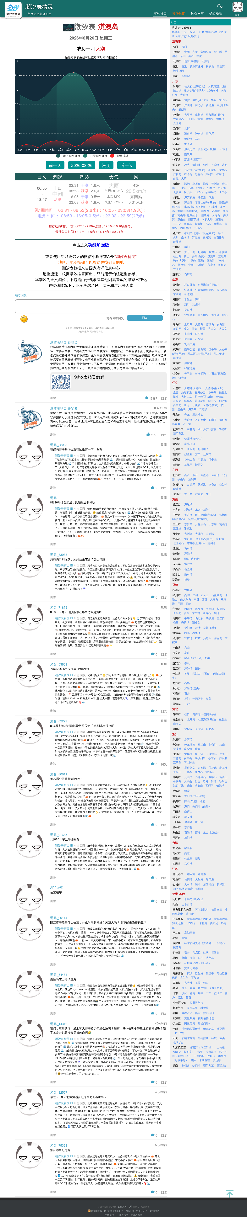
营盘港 (204, 475)
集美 (208, 698)
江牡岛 (177, 174)
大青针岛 (178, 119)
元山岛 (188, 777)
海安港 (202, 197)
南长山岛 (203, 315)
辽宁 (195, 32)
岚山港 (188, 334)
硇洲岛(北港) (192, 233)
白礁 (175, 178)
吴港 (180, 997)
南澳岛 (188, 154)
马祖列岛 (216, 595)
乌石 (197, 139)
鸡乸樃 (216, 211)
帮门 (216, 613)
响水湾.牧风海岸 (183, 888)
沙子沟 (187, 424)
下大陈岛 (189, 762)
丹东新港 (200, 420)
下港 (211, 197)
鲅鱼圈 (188, 454)
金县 (175, 392)
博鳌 (187, 579)
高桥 (195, 52)
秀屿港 (185, 622)
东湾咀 (200, 265)
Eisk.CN (122, 1206)
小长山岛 (189, 459)
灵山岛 (212, 328)
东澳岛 (213, 252)
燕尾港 (202, 874)
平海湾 (188, 618)
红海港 (188, 290)
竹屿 (188, 603)
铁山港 (182, 479)
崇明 (187, 52)
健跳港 (188, 822)
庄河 (186, 405)
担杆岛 (222, 265)
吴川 (175, 237)
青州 (200, 119)
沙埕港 (188, 590)
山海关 (177, 723)
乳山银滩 (219, 353)
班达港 (217, 1060)
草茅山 (223, 754)
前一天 (55, 165)
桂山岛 (177, 256)
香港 (184, 66)
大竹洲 (223, 149)
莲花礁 (213, 767)
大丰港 (188, 884)
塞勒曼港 (189, 932)
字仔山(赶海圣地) (205, 202)
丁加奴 (195, 977)
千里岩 (188, 299)
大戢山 (188, 781)
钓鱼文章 (197, 13)
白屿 (187, 633)
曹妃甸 (188, 729)
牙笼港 (188, 528)
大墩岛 (214, 599)
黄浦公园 (205, 52)
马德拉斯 (203, 1038)
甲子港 (188, 144)
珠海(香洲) (197, 260)
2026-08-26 (81, 165)
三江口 (221, 618)
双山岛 (182, 219)
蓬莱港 (215, 315)
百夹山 (188, 758)
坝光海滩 (212, 90)
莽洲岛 (215, 183)
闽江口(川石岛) (201, 673)
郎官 (208, 658)
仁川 (200, 957)
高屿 (187, 595)
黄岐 (187, 673)
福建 (214, 32)
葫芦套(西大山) (204, 396)
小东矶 (212, 758)
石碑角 (188, 274)
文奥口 (210, 609)
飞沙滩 (177, 192)
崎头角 (188, 749)
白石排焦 (219, 237)
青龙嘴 (202, 349)
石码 (187, 683)
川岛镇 (223, 192)
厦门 (187, 698)
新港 (187, 304)
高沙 (187, 475)
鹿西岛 (199, 772)
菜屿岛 (210, 174)
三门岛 (191, 119)
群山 (192, 957)
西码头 (210, 785)
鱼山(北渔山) (211, 832)
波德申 (210, 973)
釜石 (188, 997)
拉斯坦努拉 (196, 1002)
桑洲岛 (210, 119)
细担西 (223, 252)
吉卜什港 (187, 904)
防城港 (202, 484)
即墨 (203, 328)
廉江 (195, 475)
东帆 (191, 188)
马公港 (188, 863)
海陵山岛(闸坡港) (188, 211)
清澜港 (211, 543)
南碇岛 (218, 638)
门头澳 (223, 758)
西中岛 (177, 405)
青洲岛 (218, 224)
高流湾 (221, 66)
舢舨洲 (182, 109)
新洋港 (221, 884)
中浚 (199, 56)
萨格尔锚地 (188, 1038)
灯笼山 (202, 252)
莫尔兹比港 (202, 909)
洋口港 (210, 879)
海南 (208, 32)
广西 (202, 32)
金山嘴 (218, 52)
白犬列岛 (185, 599)
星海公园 (200, 392)
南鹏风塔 (207, 219)
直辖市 (176, 32)
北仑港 (213, 744)
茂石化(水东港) (207, 149)
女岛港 (221, 324)
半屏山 (177, 772)
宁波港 (177, 749)
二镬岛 (198, 228)
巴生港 (199, 973)
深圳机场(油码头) (194, 90)
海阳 (197, 299)
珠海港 (211, 260)
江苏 (184, 36)
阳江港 (205, 215)
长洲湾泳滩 (196, 66)
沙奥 (186, 613)
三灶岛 (222, 256)
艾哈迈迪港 (191, 968)
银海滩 (207, 237)
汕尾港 (212, 170)
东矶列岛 (200, 758)
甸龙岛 (210, 729)
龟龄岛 (199, 174)
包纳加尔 (178, 1042)
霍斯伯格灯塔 (206, 1018)
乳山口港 (189, 344)
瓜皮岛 (177, 401)
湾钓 (187, 183)
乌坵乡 (199, 618)
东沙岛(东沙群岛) (194, 170)
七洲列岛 (178, 543)
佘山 (183, 56)
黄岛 (186, 328)
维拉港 (190, 914)
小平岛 (212, 392)
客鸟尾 (210, 133)
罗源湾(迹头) (192, 688)
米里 (200, 1052)
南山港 (223, 524)
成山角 (188, 339)
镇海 (197, 749)
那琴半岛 (211, 192)
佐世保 (218, 993)
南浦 (184, 938)
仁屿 (195, 595)
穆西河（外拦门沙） (202, 1047)
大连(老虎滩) (210, 405)
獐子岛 (213, 459)
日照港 (199, 334)
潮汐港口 (160, 13)
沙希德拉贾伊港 (191, 1028)
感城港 (188, 509)
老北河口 (189, 444)
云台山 (204, 595)
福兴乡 (188, 848)
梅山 (222, 744)
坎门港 (188, 837)
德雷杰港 (216, 909)
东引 (196, 599)
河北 (220, 32)
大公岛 (223, 328)
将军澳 (196, 633)
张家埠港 (189, 368)
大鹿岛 (188, 420)
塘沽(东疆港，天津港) (197, 61)
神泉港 (199, 133)
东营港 (177, 294)
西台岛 (207, 613)
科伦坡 (204, 1008)
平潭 (180, 603)
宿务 (187, 952)
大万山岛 (189, 252)
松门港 (199, 754)
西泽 (197, 832)
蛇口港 (177, 90)
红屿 (197, 638)
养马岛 (188, 373)
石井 (187, 693)
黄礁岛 (188, 754)
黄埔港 (210, 105)
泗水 (193, 1060)
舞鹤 (200, 993)
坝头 (187, 165)
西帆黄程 (185, 228)
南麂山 (188, 811)
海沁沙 (199, 105)
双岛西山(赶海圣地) (199, 353)
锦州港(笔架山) (193, 438)
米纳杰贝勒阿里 (193, 899)
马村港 (188, 548)
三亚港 (177, 528)
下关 (208, 993)
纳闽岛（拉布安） (184, 1052)
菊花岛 (191, 429)
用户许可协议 (96, 331)
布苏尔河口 (202, 983)
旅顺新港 (186, 392)
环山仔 (188, 202)
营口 (197, 454)
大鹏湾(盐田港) (217, 86)
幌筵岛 (177, 947)
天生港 (199, 879)
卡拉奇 (203, 923)
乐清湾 (188, 739)
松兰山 (202, 744)
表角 (225, 165)
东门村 (188, 827)
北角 (191, 265)
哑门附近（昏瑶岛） (215, 1065)
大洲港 (177, 123)
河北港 (196, 237)
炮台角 (213, 484)
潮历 (106, 165)
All (130, 1206)
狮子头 (188, 192)
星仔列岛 (189, 767)
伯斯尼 (214, 923)
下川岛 (182, 188)
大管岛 (199, 324)
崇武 (187, 663)
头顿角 (186, 1065)
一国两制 (197, 698)
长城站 (186, 76)
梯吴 (175, 622)
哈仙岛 (220, 396)
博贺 (187, 100)
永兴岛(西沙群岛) (198, 519)
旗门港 (199, 822)
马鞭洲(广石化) (215, 114)
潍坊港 (188, 363)
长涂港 (220, 785)
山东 (189, 32)
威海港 (177, 358)
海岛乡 (199, 609)
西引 (204, 599)
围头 (197, 668)
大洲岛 (188, 533)
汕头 (206, 165)
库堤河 (211, 1056)
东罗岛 (188, 524)
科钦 (214, 1038)
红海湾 (220, 174)
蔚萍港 (177, 241)
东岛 (208, 224)
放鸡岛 (223, 100)
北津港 (213, 207)
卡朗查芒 (204, 1060)
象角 (192, 988)
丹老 (184, 988)
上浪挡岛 (211, 754)
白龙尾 (191, 484)
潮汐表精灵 (136, 1214)
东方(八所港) (203, 509)
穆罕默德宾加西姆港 (199, 919)
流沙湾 (188, 139)
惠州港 (199, 114)
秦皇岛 (223, 719)
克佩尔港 (189, 1018)
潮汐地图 (178, 13)
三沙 (187, 704)
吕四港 (188, 879)
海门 (187, 806)
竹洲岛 (177, 269)
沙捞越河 (211, 1052)
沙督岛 (199, 494)
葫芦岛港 (178, 433)
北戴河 (191, 719)
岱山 (197, 781)
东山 (187, 647)
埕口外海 (189, 284)
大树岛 (216, 215)
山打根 (221, 1047)
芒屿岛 (188, 174)
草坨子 (188, 464)
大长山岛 (186, 396)
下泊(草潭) (208, 233)
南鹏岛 (188, 224)
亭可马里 (192, 1008)
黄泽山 (223, 777)
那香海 (213, 349)
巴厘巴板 (199, 1056)
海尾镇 (188, 504)
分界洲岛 (200, 524)
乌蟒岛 (188, 401)
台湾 (178, 36)
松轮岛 (221, 943)
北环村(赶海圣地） (195, 207)
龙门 (208, 494)
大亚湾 (188, 114)
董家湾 (177, 328)
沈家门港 (178, 785)
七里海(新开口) (207, 719)
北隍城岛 (189, 315)
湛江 (220, 233)
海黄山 (188, 791)
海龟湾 (220, 119)
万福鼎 (196, 405)
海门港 (196, 165)
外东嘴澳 (189, 744)
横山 (186, 256)
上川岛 (196, 183)
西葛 (213, 100)
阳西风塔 (193, 219)
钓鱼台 (211, 188)
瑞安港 (188, 817)
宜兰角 (184, 977)
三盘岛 (188, 772)
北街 (187, 128)
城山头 (212, 401)
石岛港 (199, 339)
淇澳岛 (108, 26)
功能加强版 (98, 245)
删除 (53, 398)
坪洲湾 (200, 188)
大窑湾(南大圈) (214, 388)
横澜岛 (210, 66)
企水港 (185, 237)
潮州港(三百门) (193, 159)
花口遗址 (200, 401)
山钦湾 (210, 533)
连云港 (191, 874)
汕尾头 (207, 638)
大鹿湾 (184, 95)
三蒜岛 (177, 758)
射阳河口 (208, 884)
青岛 (194, 328)
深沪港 (188, 668)
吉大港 (188, 983)
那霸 (192, 993)
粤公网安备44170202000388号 (107, 1210)
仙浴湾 (223, 401)
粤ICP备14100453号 (137, 1210)
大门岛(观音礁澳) (194, 796)
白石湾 (222, 188)
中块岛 (177, 781)
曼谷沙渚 (187, 1013)
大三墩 (188, 494)
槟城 (189, 973)
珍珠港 (177, 489)
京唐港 (199, 729)
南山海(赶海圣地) (188, 215)
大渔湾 (202, 767)
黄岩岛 (188, 515)
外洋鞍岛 (200, 777)
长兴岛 (191, 449)
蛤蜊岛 (199, 464)
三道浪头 (197, 414)
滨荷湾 (188, 133)
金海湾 (215, 475)
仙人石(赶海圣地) (194, 86)
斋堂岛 (210, 324)
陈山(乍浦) (190, 801)
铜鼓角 (188, 539)
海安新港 (189, 197)
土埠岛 (188, 324)
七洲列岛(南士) (204, 539)
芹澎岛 (215, 165)
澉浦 (202, 801)
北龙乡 (223, 767)
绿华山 (223, 781)
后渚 (197, 628)
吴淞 (191, 56)
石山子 (213, 420)
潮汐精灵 (123, 1214)
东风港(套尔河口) (208, 284)
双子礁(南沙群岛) (205, 515)
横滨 (184, 993)
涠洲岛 (192, 479)
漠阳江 (219, 219)
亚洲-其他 (193, 36)
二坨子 (203, 409)
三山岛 (177, 224)
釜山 (184, 957)
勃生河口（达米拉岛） (211, 988)
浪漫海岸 (189, 149)
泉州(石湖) (209, 628)
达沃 (206, 952)
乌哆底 (210, 618)
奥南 (197, 1013)
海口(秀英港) (192, 559)
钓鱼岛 (188, 858)
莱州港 (196, 304)
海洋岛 (192, 409)
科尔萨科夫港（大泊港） (199, 943)
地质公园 (178, 70)
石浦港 (188, 832)
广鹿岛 (202, 459)
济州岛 (210, 957)
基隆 (197, 858)
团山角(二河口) (207, 429)
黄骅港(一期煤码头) (204, 714)
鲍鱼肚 (223, 392)
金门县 (188, 628)
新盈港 (188, 569)
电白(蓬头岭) (200, 100)
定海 (205, 781)
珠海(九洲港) (181, 260)
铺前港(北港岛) (196, 543)
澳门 (184, 46)
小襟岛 (199, 192)
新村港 (188, 574)
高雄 (187, 853)
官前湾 (188, 638)
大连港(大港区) (193, 388)
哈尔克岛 (208, 1028)
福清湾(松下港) (193, 658)
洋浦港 (188, 553)
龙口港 (188, 309)
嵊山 (189, 785)
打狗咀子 (203, 449)
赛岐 (187, 653)
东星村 (196, 613)
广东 (183, 32)
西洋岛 (188, 609)
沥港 (213, 781)
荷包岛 (182, 265)
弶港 (197, 884)
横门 (187, 247)
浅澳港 (223, 170)
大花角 (199, 533)
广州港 (188, 105)
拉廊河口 (208, 1013)
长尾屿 (221, 609)
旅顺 (175, 396)
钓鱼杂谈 (215, 13)
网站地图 (154, 1210)
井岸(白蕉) (198, 256)
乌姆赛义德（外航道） (197, 963)
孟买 (222, 1038)
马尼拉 (196, 952)
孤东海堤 (222, 290)
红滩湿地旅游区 (204, 290)
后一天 (126, 165)
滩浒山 (199, 785)
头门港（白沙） (201, 806)
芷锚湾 (223, 429)
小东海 (213, 524)
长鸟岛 (177, 613)
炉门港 (196, 1065)
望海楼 (199, 224)
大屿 (184, 178)
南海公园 (189, 349)
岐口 (187, 714)
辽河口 (207, 454)
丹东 (187, 414)
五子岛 (177, 762)
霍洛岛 (215, 952)
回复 (164, 398)
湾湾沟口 (189, 294)
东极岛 (213, 777)
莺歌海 (188, 564)
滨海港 (199, 888)
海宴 (206, 183)
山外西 (205, 211)
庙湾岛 (211, 265)
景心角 (220, 539)
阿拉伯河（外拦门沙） (197, 1023)
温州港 (210, 772)
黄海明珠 (200, 373)
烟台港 (182, 378)
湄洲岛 (196, 622)
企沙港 (223, 484)
